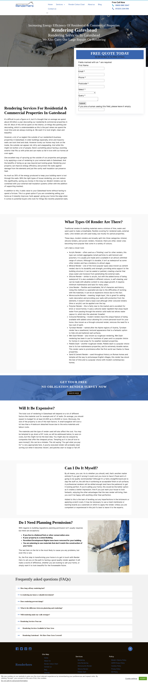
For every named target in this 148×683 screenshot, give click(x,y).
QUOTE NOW (74, 393)
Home (50, 4)
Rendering (81, 660)
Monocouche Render (85, 666)
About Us (47, 661)
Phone (82, 77)
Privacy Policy (115, 669)
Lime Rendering (83, 663)
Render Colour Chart (76, 4)
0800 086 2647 (122, 5)
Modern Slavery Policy (118, 660)
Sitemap (47, 672)
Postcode (83, 83)
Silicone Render (83, 669)
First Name (83, 65)
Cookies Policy (116, 666)
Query (81, 95)
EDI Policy (114, 672)
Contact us (52, 9)
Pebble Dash (82, 672)
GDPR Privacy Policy (118, 663)
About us (91, 4)
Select (81, 89)
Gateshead (19, 140)
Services (59, 4)
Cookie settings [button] (131, 679)
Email (81, 71)
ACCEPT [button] (143, 678)
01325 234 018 (122, 9)
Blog (100, 4)
